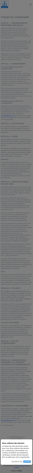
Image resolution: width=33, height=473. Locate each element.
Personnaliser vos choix (17, 461)
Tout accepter (27, 461)
